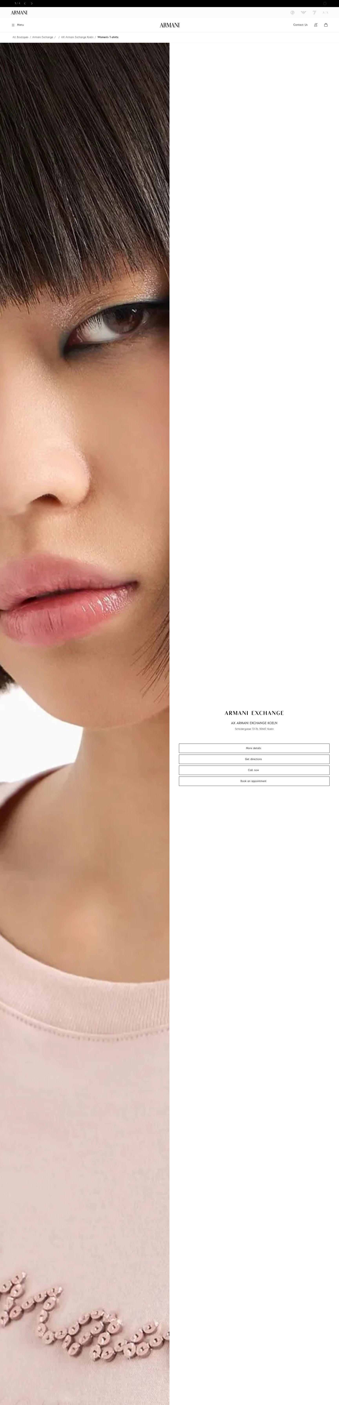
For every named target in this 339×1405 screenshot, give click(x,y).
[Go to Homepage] (170, 25)
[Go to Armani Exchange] (325, 12)
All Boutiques (20, 37)
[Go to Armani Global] (19, 13)
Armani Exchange (42, 37)
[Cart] (326, 25)
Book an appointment (253, 781)
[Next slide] (31, 3)
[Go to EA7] (314, 12)
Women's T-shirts (108, 37)
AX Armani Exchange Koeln (77, 37)
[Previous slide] (24, 3)
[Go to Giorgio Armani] (292, 12)
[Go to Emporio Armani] (303, 12)
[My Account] (315, 25)
